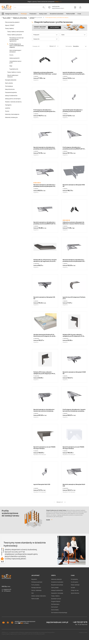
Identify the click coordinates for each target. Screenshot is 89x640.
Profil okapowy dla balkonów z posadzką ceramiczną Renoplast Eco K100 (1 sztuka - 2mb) (44, 110)
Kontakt (73, 587)
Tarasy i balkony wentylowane (15, 31)
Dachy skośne (9, 83)
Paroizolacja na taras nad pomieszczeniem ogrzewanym (16, 39)
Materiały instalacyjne (11, 117)
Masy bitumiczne (10, 89)
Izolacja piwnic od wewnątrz (13, 98)
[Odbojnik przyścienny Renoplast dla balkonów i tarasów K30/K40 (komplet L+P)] (74, 209)
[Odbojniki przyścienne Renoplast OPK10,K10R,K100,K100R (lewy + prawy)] (45, 59)
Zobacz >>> (58, 1)
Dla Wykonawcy (55, 604)
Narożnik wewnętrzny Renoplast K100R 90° (74, 372)
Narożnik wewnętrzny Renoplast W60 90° (74, 185)
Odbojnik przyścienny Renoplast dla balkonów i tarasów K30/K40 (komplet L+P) (74, 223)
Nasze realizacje (75, 585)
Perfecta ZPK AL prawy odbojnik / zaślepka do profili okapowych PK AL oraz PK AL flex (73, 335)
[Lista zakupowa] (75, 7)
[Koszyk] (85, 7)
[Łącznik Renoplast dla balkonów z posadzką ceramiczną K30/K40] (74, 97)
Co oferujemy (74, 582)
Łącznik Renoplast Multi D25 (41, 484)
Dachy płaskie (55, 587)
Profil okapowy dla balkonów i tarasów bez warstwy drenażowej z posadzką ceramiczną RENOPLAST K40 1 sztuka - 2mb (74, 410)
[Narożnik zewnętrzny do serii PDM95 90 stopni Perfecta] (74, 434)
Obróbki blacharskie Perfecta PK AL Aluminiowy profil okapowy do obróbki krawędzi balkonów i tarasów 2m (44, 335)
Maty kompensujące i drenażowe (15, 51)
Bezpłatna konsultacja (57, 585)
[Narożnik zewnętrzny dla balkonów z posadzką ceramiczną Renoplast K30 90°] (74, 247)
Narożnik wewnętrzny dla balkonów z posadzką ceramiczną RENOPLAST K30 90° (44, 223)
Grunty (11, 55)
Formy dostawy (35, 585)
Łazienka (7, 108)
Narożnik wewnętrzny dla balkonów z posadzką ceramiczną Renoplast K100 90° (44, 185)
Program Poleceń (55, 601)
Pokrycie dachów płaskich (12, 22)
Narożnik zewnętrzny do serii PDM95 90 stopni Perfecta (73, 447)
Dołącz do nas (74, 590)
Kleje (10, 66)
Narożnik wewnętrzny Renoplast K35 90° (44, 297)
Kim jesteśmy (74, 579)
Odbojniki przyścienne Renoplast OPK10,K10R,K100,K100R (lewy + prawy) (45, 73)
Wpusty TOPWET (9, 25)
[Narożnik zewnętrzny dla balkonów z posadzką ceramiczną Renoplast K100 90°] (45, 134)
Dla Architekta (54, 610)
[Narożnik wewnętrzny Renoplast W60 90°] (74, 172)
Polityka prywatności (36, 582)
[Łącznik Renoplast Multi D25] (45, 471)
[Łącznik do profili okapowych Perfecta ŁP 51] (74, 284)
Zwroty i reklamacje (36, 590)
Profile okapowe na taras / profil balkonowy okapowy (16, 45)
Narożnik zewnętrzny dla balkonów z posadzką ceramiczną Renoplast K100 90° (44, 148)
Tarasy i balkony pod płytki (14, 34)
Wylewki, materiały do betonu (13, 102)
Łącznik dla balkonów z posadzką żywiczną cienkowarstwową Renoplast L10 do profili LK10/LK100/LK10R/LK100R (74, 73)
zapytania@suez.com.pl (57, 622)
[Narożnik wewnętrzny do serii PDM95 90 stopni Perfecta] (45, 434)
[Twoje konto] (80, 7)
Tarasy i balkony (9, 28)
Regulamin (34, 579)
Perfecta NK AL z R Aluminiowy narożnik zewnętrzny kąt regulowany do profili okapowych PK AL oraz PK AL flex (45, 260)
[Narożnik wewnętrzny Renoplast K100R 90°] (74, 359)
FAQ (32, 593)
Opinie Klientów (75, 593)
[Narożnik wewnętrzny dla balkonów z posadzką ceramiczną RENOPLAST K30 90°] (45, 209)
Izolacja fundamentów (11, 95)
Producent (36, 34)
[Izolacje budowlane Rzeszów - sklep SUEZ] (6, 7)
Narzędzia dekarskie (10, 80)
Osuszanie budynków (11, 92)
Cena (62, 34)
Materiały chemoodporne (12, 114)
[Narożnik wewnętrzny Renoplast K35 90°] (45, 284)
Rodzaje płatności (36, 587)
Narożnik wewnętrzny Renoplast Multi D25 (74, 485)
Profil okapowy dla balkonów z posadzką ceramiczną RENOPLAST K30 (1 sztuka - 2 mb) (74, 148)
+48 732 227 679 (55, 6)
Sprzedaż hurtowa (56, 598)
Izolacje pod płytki (14, 58)
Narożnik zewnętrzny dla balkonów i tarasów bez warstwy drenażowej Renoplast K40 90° (44, 410)
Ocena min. (36, 39)
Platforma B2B (35, 598)
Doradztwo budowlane (57, 582)
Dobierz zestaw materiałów (38, 596)
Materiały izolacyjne (56, 579)
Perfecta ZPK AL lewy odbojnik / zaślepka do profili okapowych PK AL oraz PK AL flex (44, 372)
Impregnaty (8, 105)
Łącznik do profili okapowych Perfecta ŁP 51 (74, 297)
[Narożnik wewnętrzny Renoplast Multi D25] (74, 471)
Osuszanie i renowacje (57, 593)
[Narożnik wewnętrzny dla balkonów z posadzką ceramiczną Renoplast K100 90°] (45, 172)
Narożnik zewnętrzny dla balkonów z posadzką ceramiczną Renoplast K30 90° (73, 260)
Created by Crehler (83, 632)
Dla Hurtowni (54, 607)
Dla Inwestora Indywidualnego (59, 612)
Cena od (35, 78)
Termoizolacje (9, 86)
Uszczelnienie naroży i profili (15, 62)
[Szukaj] (43, 7)
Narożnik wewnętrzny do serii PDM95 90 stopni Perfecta (44, 447)
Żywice (7, 111)
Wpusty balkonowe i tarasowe (12, 76)
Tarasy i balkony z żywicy (14, 72)
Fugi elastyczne (13, 69)
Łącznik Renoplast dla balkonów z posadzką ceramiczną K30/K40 (73, 110)
